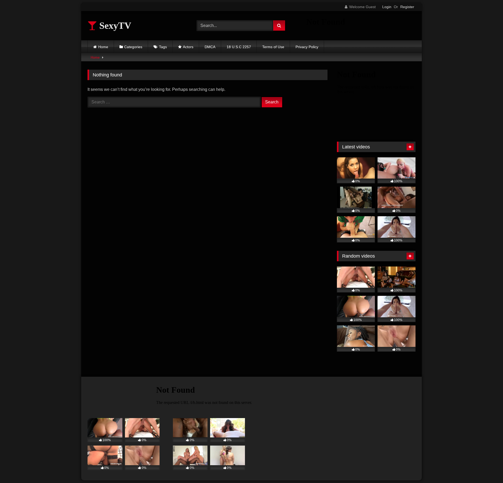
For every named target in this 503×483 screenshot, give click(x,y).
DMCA (210, 47)
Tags (163, 47)
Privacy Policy (307, 47)
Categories (133, 47)
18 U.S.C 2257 (239, 47)
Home (103, 47)
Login (386, 7)
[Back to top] (487, 467)
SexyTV (114, 25)
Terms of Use (273, 47)
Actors (188, 47)
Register (407, 7)
